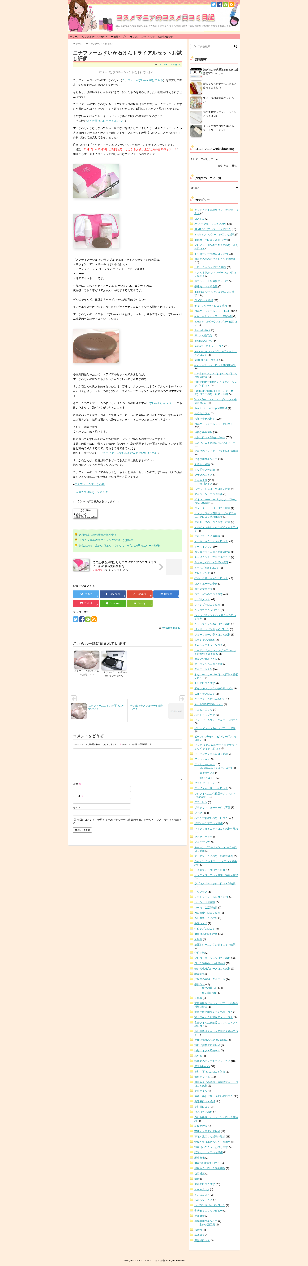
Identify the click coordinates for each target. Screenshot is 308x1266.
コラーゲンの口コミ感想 (208, 594)
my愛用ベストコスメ (206, 360)
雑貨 (197, 1179)
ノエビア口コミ (203, 709)
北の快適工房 (207, 1224)
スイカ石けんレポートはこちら (106, 120)
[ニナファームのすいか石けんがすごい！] (86, 660)
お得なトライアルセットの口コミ (213, 424)
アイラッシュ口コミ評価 (208, 494)
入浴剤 (198, 939)
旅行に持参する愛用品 (207, 1045)
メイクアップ (202, 842)
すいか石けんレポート (163, 403)
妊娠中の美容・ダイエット (209, 979)
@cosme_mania (171, 627)
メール (78, 796)
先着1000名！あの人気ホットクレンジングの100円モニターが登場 (119, 545)
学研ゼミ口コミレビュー (208, 1210)
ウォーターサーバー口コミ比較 (212, 508)
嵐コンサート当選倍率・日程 (211, 281)
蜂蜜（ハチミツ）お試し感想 (211, 1147)
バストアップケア (204, 715)
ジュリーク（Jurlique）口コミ (211, 629)
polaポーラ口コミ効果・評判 (211, 239)
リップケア (200, 891)
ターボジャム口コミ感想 (208, 664)
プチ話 (198, 812)
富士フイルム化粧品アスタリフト (213, 1017)
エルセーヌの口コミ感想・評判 (212, 522)
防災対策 (199, 1173)
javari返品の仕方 (204, 340)
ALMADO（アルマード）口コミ (212, 229)
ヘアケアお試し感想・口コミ (211, 818)
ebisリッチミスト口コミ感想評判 (213, 316)
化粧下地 (199, 952)
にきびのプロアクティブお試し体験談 (216, 451)
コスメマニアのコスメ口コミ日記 (165, 17)
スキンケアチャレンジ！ (208, 645)
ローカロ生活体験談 (206, 907)
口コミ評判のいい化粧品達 (209, 963)
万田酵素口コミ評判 (206, 918)
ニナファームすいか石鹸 (90, 484)
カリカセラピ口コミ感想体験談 (212, 552)
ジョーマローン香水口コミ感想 (212, 634)
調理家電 (199, 1157)
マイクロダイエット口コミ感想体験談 (216, 828)
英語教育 (199, 1235)
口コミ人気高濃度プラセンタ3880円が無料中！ (107, 540)
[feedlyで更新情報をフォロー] (225, 5)
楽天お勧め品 (202, 1066)
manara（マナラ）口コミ (209, 346)
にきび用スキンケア (206, 459)
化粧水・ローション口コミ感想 (212, 958)
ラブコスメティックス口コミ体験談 (214, 883)
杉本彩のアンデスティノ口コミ (212, 1061)
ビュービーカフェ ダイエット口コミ (216, 720)
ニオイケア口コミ (204, 693)
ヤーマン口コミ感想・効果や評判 (213, 856)
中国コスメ (200, 923)
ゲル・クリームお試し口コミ (211, 578)
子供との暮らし (209, 987)
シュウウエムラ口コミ (207, 610)
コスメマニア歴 (203, 589)
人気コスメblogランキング (92, 492)
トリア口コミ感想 (204, 683)
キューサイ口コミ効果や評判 (211, 562)
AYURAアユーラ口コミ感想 (210, 224)
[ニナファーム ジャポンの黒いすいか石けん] (114, 660)
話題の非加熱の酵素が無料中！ (98, 534)
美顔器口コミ (202, 1106)
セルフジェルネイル (206, 658)
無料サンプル (202, 1077)
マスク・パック (203, 837)
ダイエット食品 (203, 669)
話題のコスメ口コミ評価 (208, 1152)
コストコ (199, 218)
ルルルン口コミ (203, 1200)
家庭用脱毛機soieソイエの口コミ (213, 1012)
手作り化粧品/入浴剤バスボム (211, 1040)
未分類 (198, 1055)
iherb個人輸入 (202, 330)
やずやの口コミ (203, 475)
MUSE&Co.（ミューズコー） (216, 767)
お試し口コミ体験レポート (209, 437)
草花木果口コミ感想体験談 (209, 1136)
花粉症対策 (200, 1126)
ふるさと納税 (202, 464)
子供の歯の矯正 (209, 992)
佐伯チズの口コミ (204, 928)
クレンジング (202, 573)
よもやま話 (200, 480)
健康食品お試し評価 (206, 934)
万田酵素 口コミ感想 (207, 912)
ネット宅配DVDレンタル (208, 704)
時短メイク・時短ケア (207, 1050)
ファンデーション (204, 783)
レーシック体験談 (204, 902)
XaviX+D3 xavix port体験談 (210, 408)
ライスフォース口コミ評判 (209, 870)
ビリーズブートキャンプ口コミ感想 (214, 728)
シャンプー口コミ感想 (207, 604)
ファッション (202, 759)
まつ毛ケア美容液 (204, 469)
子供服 (198, 998)
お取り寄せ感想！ (204, 418)
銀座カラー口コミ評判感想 (209, 1168)
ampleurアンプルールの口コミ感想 (214, 234)
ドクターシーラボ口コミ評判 (211, 253)
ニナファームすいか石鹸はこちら (142, 80)
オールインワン (203, 546)
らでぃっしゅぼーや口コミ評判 (212, 489)
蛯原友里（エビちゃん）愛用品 (212, 1142)
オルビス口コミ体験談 (207, 536)
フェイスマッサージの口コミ (211, 788)
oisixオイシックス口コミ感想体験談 (215, 365)
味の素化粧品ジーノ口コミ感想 (212, 968)
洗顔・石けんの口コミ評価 (209, 1071)
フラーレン (200, 802)
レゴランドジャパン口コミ (209, 1205)
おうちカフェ (202, 413)
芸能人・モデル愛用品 (207, 1131)
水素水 (198, 1229)
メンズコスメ (202, 1194)
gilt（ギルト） (208, 777)
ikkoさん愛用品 (203, 335)
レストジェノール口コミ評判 (211, 897)
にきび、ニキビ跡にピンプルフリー (214, 442)
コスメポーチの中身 (206, 583)
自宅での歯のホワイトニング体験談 (214, 259)
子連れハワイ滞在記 (206, 286)
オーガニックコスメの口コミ (211, 541)
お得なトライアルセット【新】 (212, 311)
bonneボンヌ (207, 772)
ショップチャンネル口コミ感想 (212, 624)
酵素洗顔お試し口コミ (207, 1163)
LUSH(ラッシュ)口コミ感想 (210, 267)
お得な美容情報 (203, 432)
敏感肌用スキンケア (206, 1221)
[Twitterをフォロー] (213, 5)
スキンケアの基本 (204, 640)
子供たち (199, 984)
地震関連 (199, 974)
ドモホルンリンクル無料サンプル (213, 688)
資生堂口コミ (202, 1240)
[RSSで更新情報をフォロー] (231, 5)
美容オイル (200, 1091)
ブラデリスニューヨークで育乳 (212, 807)
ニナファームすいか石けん (169, 64)
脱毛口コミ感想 (203, 1112)
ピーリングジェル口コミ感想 (211, 753)
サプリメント (202, 599)
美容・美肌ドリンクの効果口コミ (213, 1096)
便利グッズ (206, 483)
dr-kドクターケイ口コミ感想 (210, 305)
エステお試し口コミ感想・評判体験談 (216, 875)
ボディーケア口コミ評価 (208, 823)
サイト (77, 807)
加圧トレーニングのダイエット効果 (214, 944)
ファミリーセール (204, 764)
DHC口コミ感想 (203, 300)
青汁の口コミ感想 (204, 1184)
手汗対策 (199, 1216)
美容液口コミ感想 (204, 1101)
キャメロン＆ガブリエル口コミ (212, 557)
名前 (77, 784)
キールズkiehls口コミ (206, 567)
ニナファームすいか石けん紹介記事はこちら (130, 453)
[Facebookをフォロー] (219, 5)
